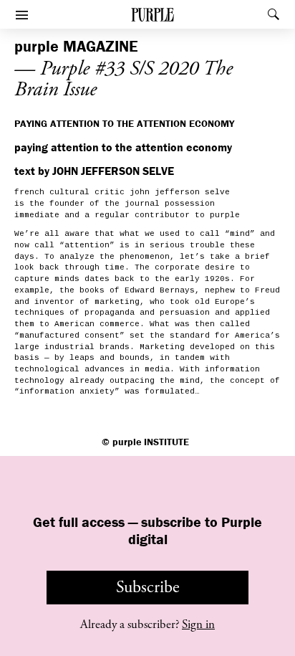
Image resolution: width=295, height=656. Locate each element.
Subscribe (148, 587)
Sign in (198, 624)
